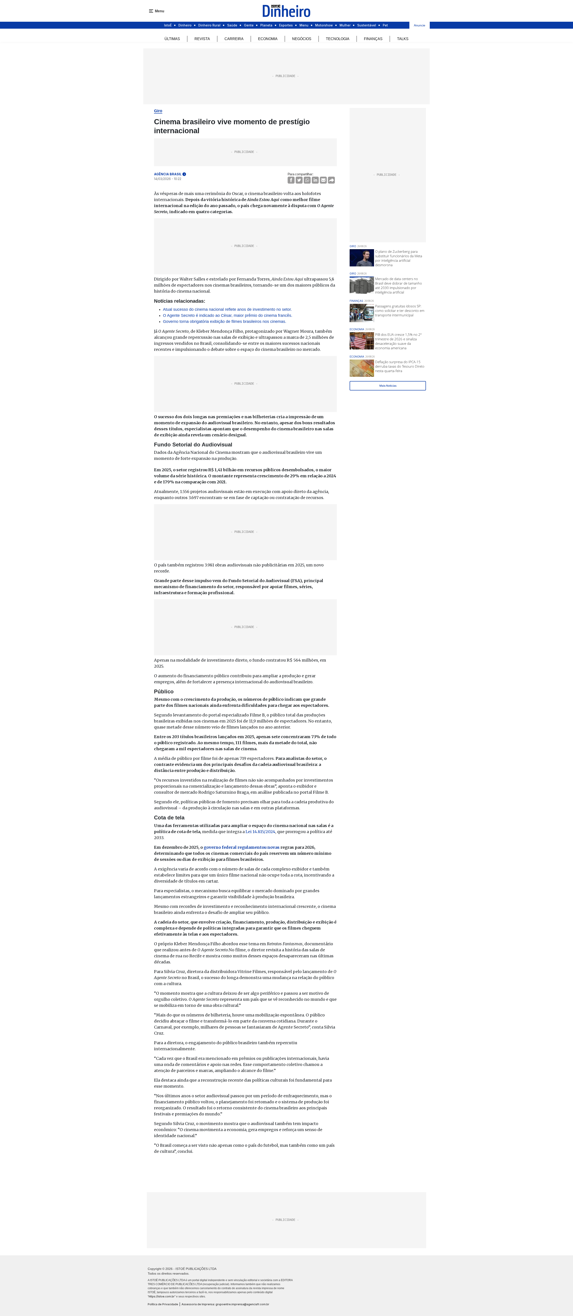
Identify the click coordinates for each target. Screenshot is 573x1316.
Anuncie (419, 25)
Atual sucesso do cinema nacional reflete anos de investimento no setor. (227, 309)
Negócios (301, 39)
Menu (303, 25)
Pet (385, 25)
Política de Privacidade (163, 1304)
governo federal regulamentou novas (242, 847)
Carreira (234, 39)
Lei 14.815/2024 (260, 831)
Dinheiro (185, 25)
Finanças (373, 39)
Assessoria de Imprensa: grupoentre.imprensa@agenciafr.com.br (225, 1304)
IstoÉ (168, 25)
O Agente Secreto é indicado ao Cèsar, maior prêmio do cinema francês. (227, 315)
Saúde (232, 25)
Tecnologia (337, 39)
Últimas (172, 39)
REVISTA (202, 39)
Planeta (266, 25)
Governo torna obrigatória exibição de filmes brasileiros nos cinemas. (224, 321)
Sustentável (366, 25)
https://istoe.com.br (162, 1296)
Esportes (286, 25)
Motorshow (324, 25)
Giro (158, 111)
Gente (249, 25)
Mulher (345, 25)
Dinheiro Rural (209, 25)
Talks (402, 39)
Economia (268, 39)
